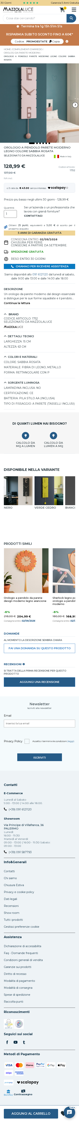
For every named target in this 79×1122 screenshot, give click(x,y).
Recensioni (11, 906)
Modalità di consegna (18, 988)
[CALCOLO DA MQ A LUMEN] (25, 435)
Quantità (9, 207)
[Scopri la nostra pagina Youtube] (15, 1042)
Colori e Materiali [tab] (22, 357)
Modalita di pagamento (19, 981)
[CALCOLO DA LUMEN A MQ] (53, 435)
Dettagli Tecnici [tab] (21, 336)
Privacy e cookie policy (19, 892)
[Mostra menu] (74, 9)
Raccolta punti (13, 1001)
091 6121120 (40, 274)
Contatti (10, 785)
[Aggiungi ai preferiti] (63, 1113)
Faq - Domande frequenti (21, 953)
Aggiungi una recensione (39, 682)
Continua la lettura (17, 303)
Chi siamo (10, 878)
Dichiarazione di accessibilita (22, 946)
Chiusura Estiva (14, 885)
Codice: (37, 41)
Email (7, 715)
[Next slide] (75, 105)
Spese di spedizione (17, 994)
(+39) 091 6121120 (20, 809)
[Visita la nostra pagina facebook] (7, 1042)
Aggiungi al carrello (31, 1113)
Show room (11, 913)
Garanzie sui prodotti (17, 967)
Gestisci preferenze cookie (21, 926)
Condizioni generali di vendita (23, 960)
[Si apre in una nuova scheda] (8, 1024)
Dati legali (10, 899)
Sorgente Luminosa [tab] (23, 382)
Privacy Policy (13, 741)
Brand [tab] (13, 314)
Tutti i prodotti (13, 920)
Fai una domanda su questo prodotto (40, 648)
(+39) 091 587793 (20, 852)
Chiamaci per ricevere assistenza (41, 266)
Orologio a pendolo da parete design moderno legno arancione (25, 599)
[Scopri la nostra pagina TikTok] (24, 1042)
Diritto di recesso (15, 974)
